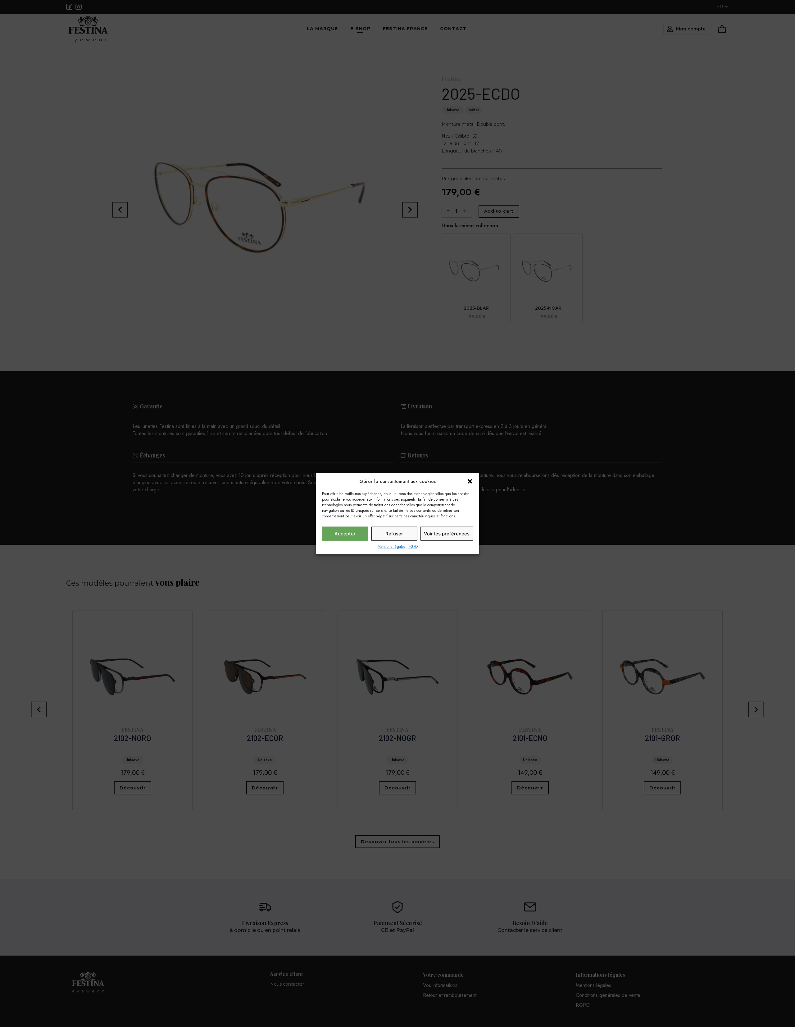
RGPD (413, 546)
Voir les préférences (447, 533)
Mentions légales (391, 546)
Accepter (345, 533)
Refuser (394, 533)
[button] (470, 481)
